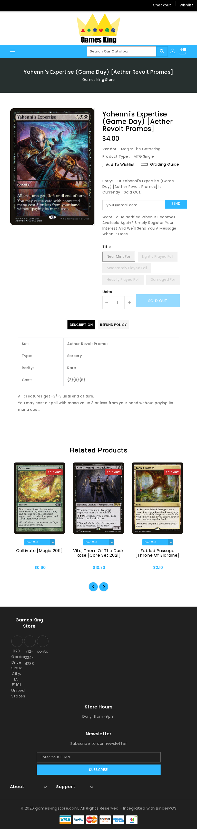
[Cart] (183, 51)
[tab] (81, 324)
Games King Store (98, 79)
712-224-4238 (29, 657)
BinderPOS (166, 808)
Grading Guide (164, 164)
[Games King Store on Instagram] (18, 5)
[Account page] (173, 51)
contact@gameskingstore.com (42, 651)
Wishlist (186, 5)
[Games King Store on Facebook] (8, 5)
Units (107, 292)
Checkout (162, 5)
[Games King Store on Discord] (28, 5)
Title (106, 246)
